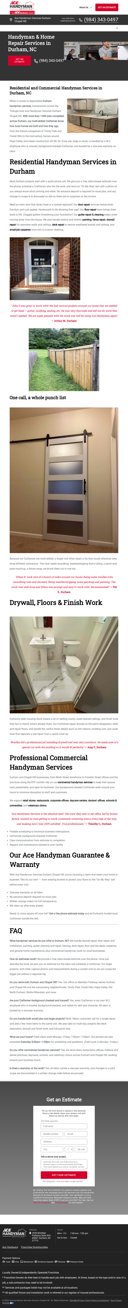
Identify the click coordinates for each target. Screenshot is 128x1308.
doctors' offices (96, 800)
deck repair (58, 224)
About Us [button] (83, 7)
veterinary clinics (37, 805)
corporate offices (59, 800)
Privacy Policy (61, 1203)
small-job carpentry (20, 229)
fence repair (99, 219)
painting (86, 219)
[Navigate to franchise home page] (22, 7)
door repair (84, 204)
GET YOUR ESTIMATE (64, 1175)
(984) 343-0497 (101, 20)
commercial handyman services (75, 782)
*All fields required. (49, 1121)
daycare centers (78, 800)
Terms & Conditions (42, 1203)
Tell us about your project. (54, 1156)
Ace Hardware (10, 1247)
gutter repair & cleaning (91, 214)
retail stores (29, 800)
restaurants (43, 800)
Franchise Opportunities (34, 1247)
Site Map (74, 1300)
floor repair (90, 209)
